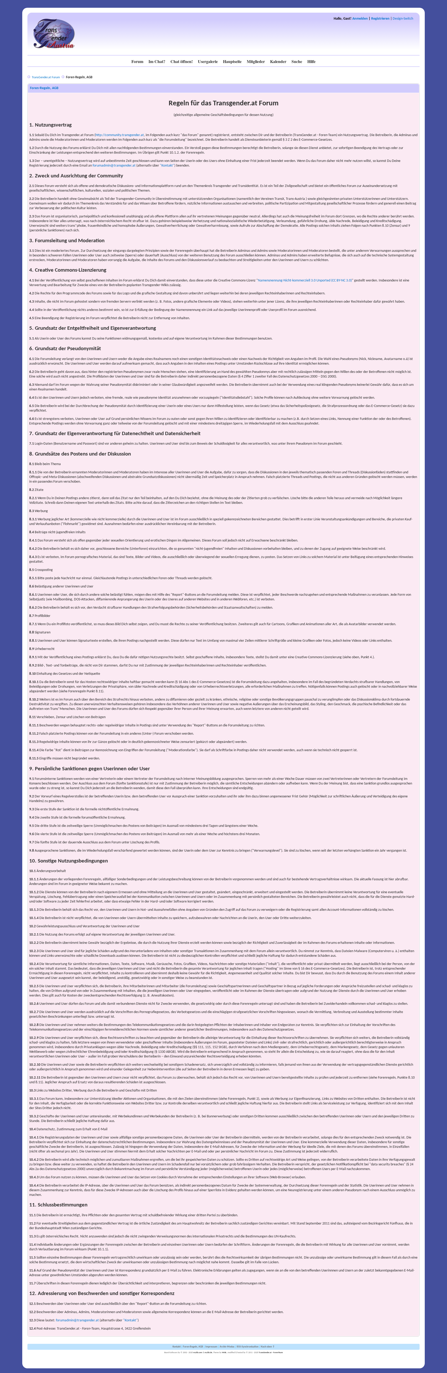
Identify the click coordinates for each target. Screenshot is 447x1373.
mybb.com (197, 1353)
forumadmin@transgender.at (114, 166)
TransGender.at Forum (46, 77)
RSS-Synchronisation (247, 1346)
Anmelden (360, 19)
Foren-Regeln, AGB (193, 1346)
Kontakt (177, 1346)
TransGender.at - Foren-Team (271, 1353)
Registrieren (380, 19)
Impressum (211, 1346)
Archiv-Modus (227, 1346)
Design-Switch (403, 19)
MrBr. (224, 1353)
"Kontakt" (167, 166)
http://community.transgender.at (119, 135)
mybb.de (208, 1353)
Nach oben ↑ (268, 1346)
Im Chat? (156, 61)
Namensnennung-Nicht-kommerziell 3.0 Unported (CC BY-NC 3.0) (305, 281)
